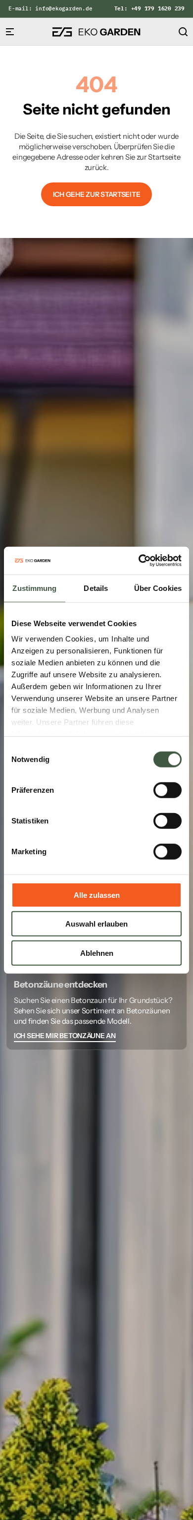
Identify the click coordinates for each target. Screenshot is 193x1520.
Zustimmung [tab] (34, 588)
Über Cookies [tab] (158, 588)
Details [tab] (96, 588)
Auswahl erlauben (96, 924)
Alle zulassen (97, 894)
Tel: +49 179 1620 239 (149, 8)
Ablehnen (96, 952)
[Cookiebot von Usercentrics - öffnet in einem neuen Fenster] (139, 560)
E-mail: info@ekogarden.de (50, 8)
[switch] (167, 790)
